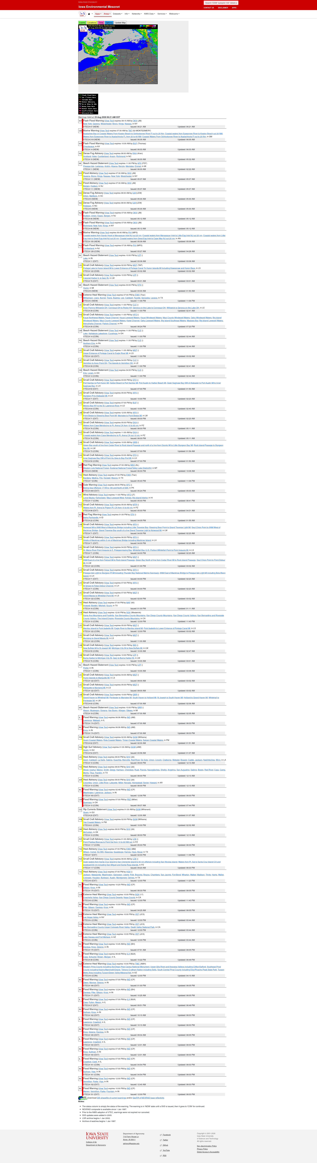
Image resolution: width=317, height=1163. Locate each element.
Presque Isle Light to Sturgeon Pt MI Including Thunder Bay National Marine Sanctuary (121, 572)
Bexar (139, 851)
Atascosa (109, 851)
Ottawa (129, 710)
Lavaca (154, 297)
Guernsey (87, 802)
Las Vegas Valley (90, 917)
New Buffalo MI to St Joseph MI (97, 648)
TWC (137, 963)
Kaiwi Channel (133, 320)
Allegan (122, 710)
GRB (135, 442)
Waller (221, 874)
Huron (86, 287)
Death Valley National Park (142, 927)
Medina (95, 477)
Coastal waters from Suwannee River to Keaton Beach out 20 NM (193, 133)
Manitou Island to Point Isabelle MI (98, 628)
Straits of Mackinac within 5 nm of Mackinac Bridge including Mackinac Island (117, 540)
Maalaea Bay (192, 320)
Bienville (126, 759)
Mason (86, 710)
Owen (85, 982)
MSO (132, 465)
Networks (136, 13)
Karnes (127, 851)
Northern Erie (89, 343)
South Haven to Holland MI (144, 697)
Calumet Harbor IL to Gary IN (96, 278)
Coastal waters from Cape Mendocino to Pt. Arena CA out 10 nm (111, 435)
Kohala (128, 497)
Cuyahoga (112, 333)
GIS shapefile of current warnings (111, 1097)
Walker (193, 874)
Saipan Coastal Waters (153, 740)
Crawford (97, 1022)
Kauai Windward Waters (151, 317)
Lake (85, 258)
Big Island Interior (140, 497)
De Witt (100, 851)
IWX (134, 645)
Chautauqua (88, 146)
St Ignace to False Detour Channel (98, 585)
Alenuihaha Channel (92, 323)
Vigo (93, 1071)
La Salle (101, 759)
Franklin (98, 772)
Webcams (173, 13)
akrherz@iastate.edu (131, 1143)
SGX (128, 612)
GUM (135, 737)
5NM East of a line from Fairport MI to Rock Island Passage (109, 560)
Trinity (208, 874)
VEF (137, 914)
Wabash (96, 720)
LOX (134, 839)
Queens (96, 123)
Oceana (103, 710)
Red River (135, 759)
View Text (109, 120)
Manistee (130, 166)
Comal (93, 851)
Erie (85, 373)
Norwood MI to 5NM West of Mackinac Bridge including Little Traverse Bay (115, 527)
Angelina (172, 769)
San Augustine (183, 769)
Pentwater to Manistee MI (120, 697)
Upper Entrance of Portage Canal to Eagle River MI (105, 353)
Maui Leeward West (115, 497)
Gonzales (145, 297)
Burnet (103, 297)
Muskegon (94, 710)
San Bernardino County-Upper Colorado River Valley (106, 927)
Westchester (106, 123)
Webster (176, 759)
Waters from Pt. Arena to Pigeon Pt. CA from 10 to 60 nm (107, 507)
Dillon (85, 195)
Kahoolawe (101, 497)
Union (93, 215)
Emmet (138, 166)
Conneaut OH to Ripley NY (120, 307)
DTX (139, 284)
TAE (130, 130)
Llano (96, 297)
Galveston (117, 874)
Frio (101, 477)
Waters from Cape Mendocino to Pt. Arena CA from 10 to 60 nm (110, 425)
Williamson (88, 297)
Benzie (122, 166)
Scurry (109, 605)
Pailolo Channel (109, 323)
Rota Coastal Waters (112, 740)
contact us (209, 7)
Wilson (86, 851)
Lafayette (113, 782)
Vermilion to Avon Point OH (95, 363)
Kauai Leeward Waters (130, 317)
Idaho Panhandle (90, 517)
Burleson (105, 877)
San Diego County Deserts (111, 897)
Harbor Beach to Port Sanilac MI (124, 382)
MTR (135, 504)
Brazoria (138, 874)
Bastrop (116, 297)
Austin (112, 877)
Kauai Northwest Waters (93, 317)
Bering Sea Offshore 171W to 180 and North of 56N (105, 487)
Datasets (117, 13)
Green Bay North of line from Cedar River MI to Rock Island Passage (166, 560)
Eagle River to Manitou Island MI (128, 628)
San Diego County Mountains (159, 615)
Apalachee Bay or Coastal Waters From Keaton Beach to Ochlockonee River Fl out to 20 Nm (123, 133)
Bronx (115, 123)
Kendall (107, 477)
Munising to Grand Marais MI (95, 638)
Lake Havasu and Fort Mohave (96, 937)
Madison (201, 874)
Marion (100, 769)
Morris (86, 772)
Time (101, 22)
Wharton (185, 874)
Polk (132, 874)
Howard (86, 605)
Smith (106, 769)
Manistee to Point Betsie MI (130, 415)
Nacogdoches (153, 769)
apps (234, 7)
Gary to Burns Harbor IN (123, 658)
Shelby (164, 769)
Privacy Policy (202, 1149)
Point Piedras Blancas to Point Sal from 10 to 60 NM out (107, 842)
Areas (106, 13)
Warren (86, 1091)
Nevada (127, 782)
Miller (120, 782)
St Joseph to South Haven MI (170, 697)
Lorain (90, 373)
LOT (139, 255)
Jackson (198, 759)
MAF (128, 602)
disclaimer (223, 7)
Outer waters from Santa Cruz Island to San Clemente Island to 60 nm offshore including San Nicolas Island (130, 861)
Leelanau (99, 166)
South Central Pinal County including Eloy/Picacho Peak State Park (187, 969)
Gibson (86, 887)
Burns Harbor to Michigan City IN (97, 658)
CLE (135, 304)
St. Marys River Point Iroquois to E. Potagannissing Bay (107, 550)
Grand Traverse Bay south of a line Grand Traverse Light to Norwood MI (130, 530)
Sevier (146, 782)
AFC (128, 484)
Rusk (136, 769)
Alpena (114, 166)
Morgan (107, 956)
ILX (128, 953)
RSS (164, 1155)
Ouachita (117, 759)
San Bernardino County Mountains (130, 615)
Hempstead (137, 782)
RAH (134, 153)
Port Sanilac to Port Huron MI (96, 382)
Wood (85, 769)
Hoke (94, 156)
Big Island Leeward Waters (211, 320)
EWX (137, 294)
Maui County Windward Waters (176, 317)
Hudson (94, 186)
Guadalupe (118, 851)
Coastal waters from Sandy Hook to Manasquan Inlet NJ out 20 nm (112, 235)
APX (139, 163)
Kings (121, 123)
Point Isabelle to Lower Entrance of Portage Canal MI (167, 628)
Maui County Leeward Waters (113, 320)
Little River (103, 782)
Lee (122, 297)
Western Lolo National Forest (96, 468)
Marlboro (93, 195)
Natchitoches (209, 759)
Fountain (110, 1091)
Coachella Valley (90, 897)
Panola (143, 769)
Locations (92, 22)
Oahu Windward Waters (201, 317)
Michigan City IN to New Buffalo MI (127, 648)
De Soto (144, 759)
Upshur (92, 769)
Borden (94, 605)
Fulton (91, 1002)
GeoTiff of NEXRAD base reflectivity (148, 1097)
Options (109, 22)
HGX (128, 871)
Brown (100, 956)
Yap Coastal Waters (92, 822)
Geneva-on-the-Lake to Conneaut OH (149, 307)
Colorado (87, 877)
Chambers (155, 874)
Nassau (128, 123)
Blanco (114, 477)
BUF (135, 143)
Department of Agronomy (96, 1145)
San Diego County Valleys (184, 615)
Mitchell (102, 605)
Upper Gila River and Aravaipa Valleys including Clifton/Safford (178, 966)
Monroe (92, 982)
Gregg (112, 769)
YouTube (166, 1150)
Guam (86, 750)
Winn (218, 759)
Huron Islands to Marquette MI (96, 677)
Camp (222, 769)
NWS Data (149, 13)
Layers (82, 22)
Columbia (87, 782)
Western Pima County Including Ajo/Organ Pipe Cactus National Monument (116, 966)
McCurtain (87, 832)
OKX (135, 120)
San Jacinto (166, 874)
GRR (135, 694)
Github (165, 1145)
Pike (85, 907)
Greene (100, 946)
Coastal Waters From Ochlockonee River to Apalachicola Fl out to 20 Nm (174, 136)
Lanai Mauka (89, 497)
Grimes (131, 877)
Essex (100, 215)
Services (161, 13)
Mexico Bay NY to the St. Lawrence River (101, 405)
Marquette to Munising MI (94, 687)
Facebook (166, 1134)
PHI (130, 232)
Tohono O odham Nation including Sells (138, 969)
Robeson (87, 205)
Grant (85, 759)
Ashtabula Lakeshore (98, 333)
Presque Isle (88, 166)
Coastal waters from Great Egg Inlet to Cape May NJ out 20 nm (147, 238)
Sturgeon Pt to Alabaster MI (95, 395)
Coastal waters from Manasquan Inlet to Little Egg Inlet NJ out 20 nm (172, 235)
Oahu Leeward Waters (150, 320)
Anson (112, 156)
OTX (132, 514)
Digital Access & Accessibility (208, 1152)
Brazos (146, 874)
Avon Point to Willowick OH (95, 307)
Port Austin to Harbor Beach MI (152, 382)
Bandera (87, 477)
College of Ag (91, 1142)
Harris (214, 874)
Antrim (107, 166)
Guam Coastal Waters (92, 740)
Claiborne (167, 759)
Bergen (86, 186)
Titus (92, 772)
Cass (216, 769)
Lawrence (87, 720)
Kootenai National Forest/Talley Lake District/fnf (130, 468)
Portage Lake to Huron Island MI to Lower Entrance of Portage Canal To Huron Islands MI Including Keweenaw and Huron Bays (139, 268)
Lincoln (158, 759)
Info (126, 13)
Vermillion (87, 1081)
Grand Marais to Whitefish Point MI (98, 595)
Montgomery (121, 877)
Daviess (99, 907)
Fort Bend (176, 874)
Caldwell (129, 297)
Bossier (184, 759)
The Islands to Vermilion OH (120, 363)
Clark (94, 1061)
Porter (85, 667)
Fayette (137, 297)
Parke (95, 1081)
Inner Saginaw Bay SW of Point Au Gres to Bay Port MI (107, 458)
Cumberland (103, 156)
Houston (96, 877)
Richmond (120, 156)
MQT (135, 265)
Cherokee (129, 769)
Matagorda (96, 874)
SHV (128, 756)
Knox (85, 730)
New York (87, 123)
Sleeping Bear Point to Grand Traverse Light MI (170, 527)
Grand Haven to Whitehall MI (95, 697)
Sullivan (86, 1012)
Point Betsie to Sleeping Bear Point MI (100, 415)
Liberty (126, 874)
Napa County (129, 897)
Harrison (120, 769)
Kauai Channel (112, 317)
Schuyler (92, 956)
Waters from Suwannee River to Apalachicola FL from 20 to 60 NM (112, 136)
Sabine (109, 759)
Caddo (191, 759)
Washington (88, 792)
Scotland (87, 156)
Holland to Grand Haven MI (196, 697)
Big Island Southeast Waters (173, 320)
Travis (109, 297)
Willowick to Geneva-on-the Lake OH (183, 307)
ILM (134, 192)
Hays (134, 851)
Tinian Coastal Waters (132, 740)
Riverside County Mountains (127, 618)
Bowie (200, 769)
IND (128, 717)
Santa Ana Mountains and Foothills (98, 615)
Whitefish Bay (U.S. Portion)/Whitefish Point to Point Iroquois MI (160, 550)
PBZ (129, 799)
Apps (97, 13)
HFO (135, 314)
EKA (135, 422)
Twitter (165, 1140)
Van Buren (113, 710)
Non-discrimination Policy (207, 1146)
